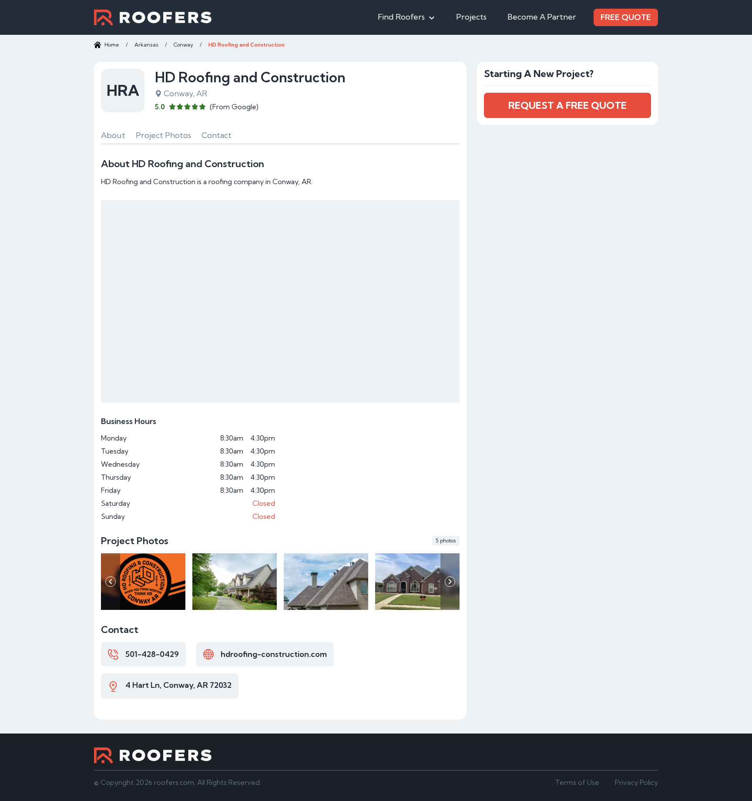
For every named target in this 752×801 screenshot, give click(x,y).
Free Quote (626, 17)
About (113, 135)
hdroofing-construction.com (274, 654)
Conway (183, 44)
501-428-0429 (152, 654)
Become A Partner (541, 17)
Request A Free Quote (567, 105)
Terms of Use (577, 782)
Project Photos (163, 135)
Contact (216, 135)
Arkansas (146, 44)
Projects (471, 17)
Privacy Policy (636, 782)
